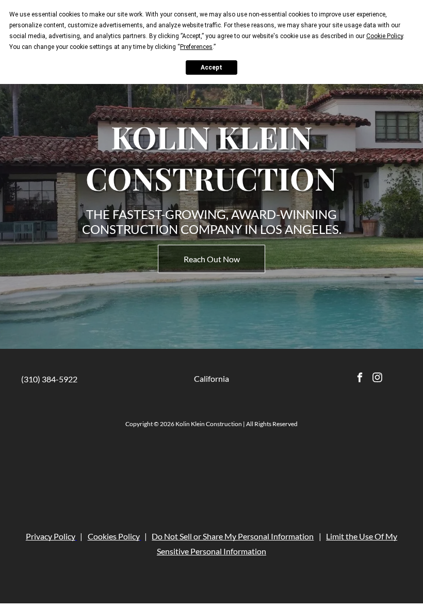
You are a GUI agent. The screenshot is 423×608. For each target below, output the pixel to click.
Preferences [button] (196, 46)
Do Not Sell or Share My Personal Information (233, 524)
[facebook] (359, 378)
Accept (211, 67)
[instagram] (377, 378)
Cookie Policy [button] (384, 36)
